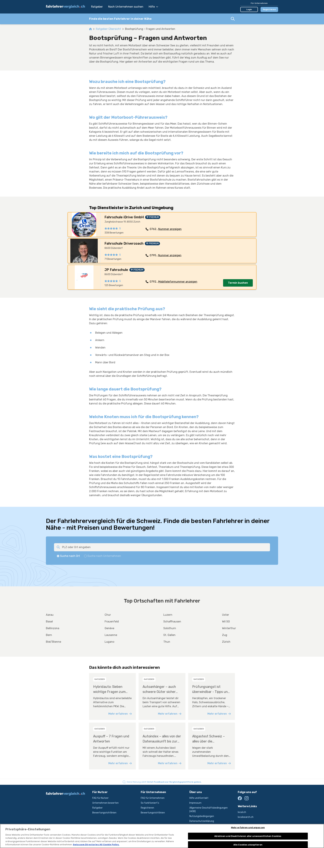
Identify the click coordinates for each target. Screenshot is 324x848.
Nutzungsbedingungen (201, 816)
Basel (49, 621)
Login (249, 9)
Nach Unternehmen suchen (125, 6)
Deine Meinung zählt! (164, 782)
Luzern (167, 614)
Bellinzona (52, 628)
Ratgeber (97, 6)
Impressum (195, 802)
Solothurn (169, 628)
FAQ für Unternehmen (153, 798)
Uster (225, 614)
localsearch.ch (245, 817)
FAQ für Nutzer (100, 798)
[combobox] (162, 19)
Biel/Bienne (53, 641)
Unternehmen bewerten (105, 802)
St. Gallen (169, 635)
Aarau (49, 614)
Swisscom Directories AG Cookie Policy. (96, 844)
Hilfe (152, 6)
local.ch (242, 812)
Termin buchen (238, 282)
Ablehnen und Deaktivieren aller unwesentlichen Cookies (247, 836)
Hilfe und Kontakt (198, 798)
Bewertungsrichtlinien (104, 812)
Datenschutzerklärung (201, 821)
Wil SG (226, 621)
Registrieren (269, 9)
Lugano (109, 641)
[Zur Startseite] (67, 6)
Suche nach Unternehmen (104, 556)
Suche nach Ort (70, 556)
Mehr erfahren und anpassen (248, 827)
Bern (49, 635)
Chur (108, 614)
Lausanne (111, 635)
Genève (109, 628)
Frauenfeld (112, 621)
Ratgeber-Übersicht (108, 29)
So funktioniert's (150, 802)
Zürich (226, 641)
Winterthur (229, 628)
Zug (224, 635)
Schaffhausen (172, 621)
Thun (166, 641)
